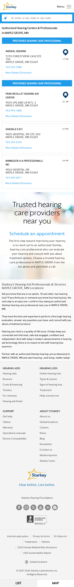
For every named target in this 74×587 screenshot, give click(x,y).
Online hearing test (50, 373)
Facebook (19, 507)
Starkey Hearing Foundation (37, 497)
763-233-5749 (14, 142)
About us (45, 416)
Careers (44, 427)
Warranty (8, 427)
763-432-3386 (14, 67)
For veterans (10, 395)
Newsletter (46, 444)
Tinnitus (7, 390)
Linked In (48, 507)
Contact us (46, 449)
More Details (12, 72)
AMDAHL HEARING (16, 51)
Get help (7, 416)
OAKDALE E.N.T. (14, 129)
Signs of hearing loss (51, 384)
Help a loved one (49, 395)
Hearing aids (10, 373)
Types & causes (48, 379)
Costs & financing (12, 384)
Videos (7, 421)
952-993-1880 (14, 110)
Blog (42, 438)
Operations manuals (14, 433)
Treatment (46, 390)
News (43, 433)
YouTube (40, 507)
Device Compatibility (14, 438)
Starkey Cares (47, 460)
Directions (26, 72)
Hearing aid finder (13, 401)
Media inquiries (48, 455)
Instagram (26, 507)
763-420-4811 (14, 177)
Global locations (49, 421)
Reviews (7, 379)
